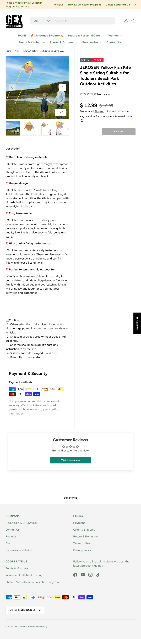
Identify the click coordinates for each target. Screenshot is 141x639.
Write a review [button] (70, 460)
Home (8, 51)
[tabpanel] (37, 257)
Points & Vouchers (17, 568)
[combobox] (72, 20)
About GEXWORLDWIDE (21, 522)
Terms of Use (81, 543)
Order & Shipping (84, 529)
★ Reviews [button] (137, 323)
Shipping (99, 111)
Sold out (118, 131)
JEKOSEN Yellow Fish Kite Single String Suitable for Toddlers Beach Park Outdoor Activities (43, 51)
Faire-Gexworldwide (19, 550)
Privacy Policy (82, 550)
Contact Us (114, 42)
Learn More (22, 6)
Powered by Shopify (37, 626)
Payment (79, 522)
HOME (22, 35)
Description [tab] (13, 148)
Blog (8, 543)
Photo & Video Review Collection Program (32, 582)
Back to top (70, 497)
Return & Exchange (85, 536)
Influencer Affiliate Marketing (24, 575)
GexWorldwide (20, 626)
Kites (17, 51)
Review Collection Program (84, 4)
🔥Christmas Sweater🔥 (46, 35)
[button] (133, 20)
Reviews (58, 4)
